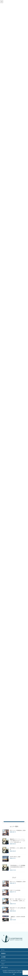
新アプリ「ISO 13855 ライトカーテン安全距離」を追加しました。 (17, 900)
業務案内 (3, 953)
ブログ (2, 964)
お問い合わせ (4, 967)
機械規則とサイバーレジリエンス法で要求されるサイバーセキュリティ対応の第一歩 (17, 840)
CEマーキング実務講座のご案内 (18, 830)
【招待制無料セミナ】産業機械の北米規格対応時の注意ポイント (17, 867)
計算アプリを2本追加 (15, 890)
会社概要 (3, 957)
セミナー (3, 960)
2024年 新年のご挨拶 (15, 856)
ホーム (2, 950)
